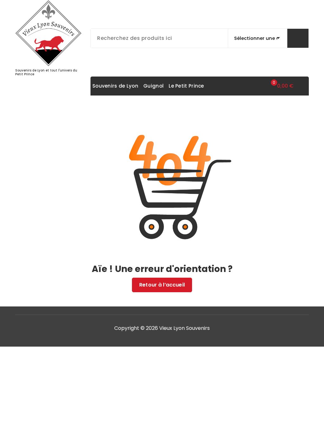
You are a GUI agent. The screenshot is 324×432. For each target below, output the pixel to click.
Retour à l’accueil (162, 284)
